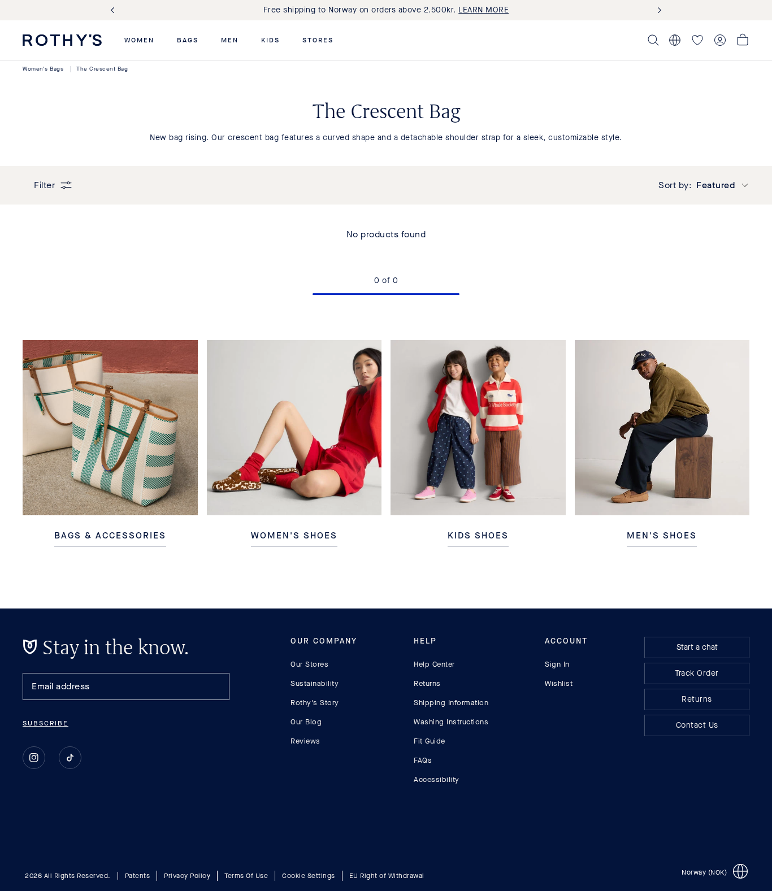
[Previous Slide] (115, 10)
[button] (139, 40)
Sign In (557, 664)
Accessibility (436, 779)
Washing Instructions (451, 722)
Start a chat (697, 647)
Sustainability (314, 683)
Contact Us (697, 725)
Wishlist (559, 683)
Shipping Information (451, 702)
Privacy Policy (187, 875)
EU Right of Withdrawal (386, 875)
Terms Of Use (246, 875)
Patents (137, 875)
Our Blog (306, 722)
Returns (427, 683)
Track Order (697, 673)
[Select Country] (675, 40)
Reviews (305, 741)
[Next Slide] (657, 10)
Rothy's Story (314, 702)
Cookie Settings (308, 875)
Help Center (434, 664)
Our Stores (309, 664)
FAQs (423, 760)
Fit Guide (429, 741)
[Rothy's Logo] (62, 40)
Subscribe (45, 723)
